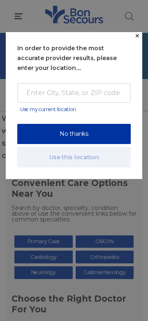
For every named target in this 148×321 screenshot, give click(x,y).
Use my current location (48, 109)
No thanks (74, 133)
